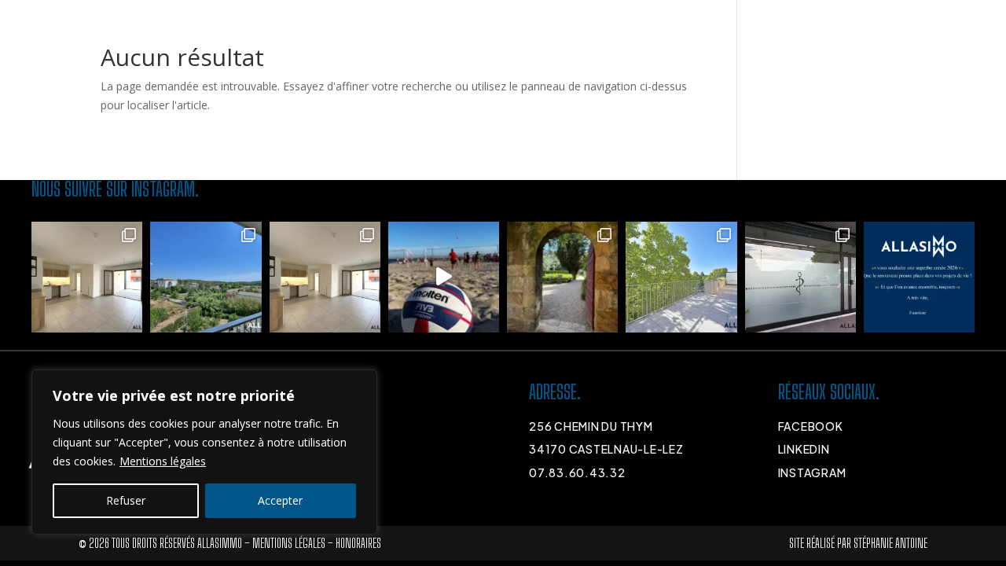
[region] (204, 452)
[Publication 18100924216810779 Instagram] (443, 277)
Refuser (125, 500)
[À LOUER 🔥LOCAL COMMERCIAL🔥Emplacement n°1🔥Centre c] (800, 277)
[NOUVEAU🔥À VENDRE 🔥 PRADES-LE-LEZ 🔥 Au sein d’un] (205, 277)
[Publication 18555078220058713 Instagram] (919, 277)
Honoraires (358, 542)
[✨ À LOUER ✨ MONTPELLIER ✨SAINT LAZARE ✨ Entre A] (681, 277)
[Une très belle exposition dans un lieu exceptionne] (562, 277)
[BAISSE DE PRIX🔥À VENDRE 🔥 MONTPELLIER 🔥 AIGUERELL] (86, 277)
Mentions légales (162, 461)
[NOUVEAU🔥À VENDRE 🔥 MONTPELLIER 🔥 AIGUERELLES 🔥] (325, 277)
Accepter (280, 500)
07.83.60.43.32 (577, 472)
